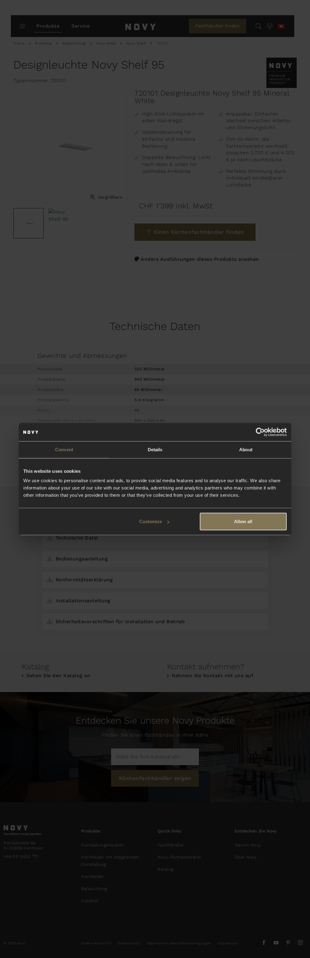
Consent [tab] (64, 449)
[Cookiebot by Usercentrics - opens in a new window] (260, 431)
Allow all (243, 521)
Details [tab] (155, 449)
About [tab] (245, 449)
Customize (150, 521)
